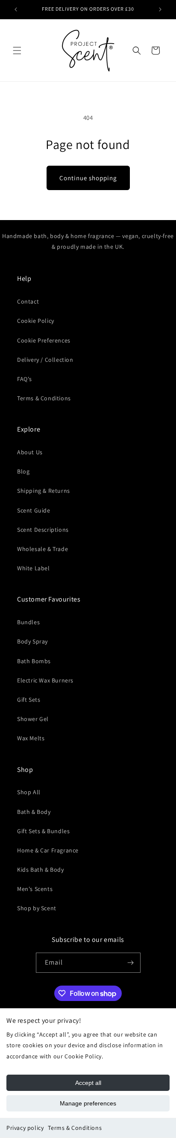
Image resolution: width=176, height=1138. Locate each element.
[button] (17, 50)
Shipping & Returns (43, 491)
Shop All (29, 792)
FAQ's (24, 379)
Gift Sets (28, 699)
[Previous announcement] (15, 9)
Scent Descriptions (43, 529)
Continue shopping (88, 178)
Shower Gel (33, 719)
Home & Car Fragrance (48, 850)
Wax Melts (30, 738)
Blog (23, 471)
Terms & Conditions (75, 1128)
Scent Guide (33, 510)
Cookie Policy (35, 321)
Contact (28, 301)
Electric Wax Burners (45, 680)
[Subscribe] (130, 963)
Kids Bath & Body (40, 869)
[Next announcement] (160, 9)
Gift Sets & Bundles (43, 831)
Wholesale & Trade (42, 549)
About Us (30, 452)
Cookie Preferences (43, 340)
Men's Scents (35, 889)
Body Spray (32, 641)
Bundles (28, 622)
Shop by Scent (36, 908)
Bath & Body (34, 812)
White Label (33, 568)
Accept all (88, 1082)
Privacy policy (25, 1128)
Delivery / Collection (45, 359)
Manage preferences (88, 1103)
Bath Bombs (34, 661)
